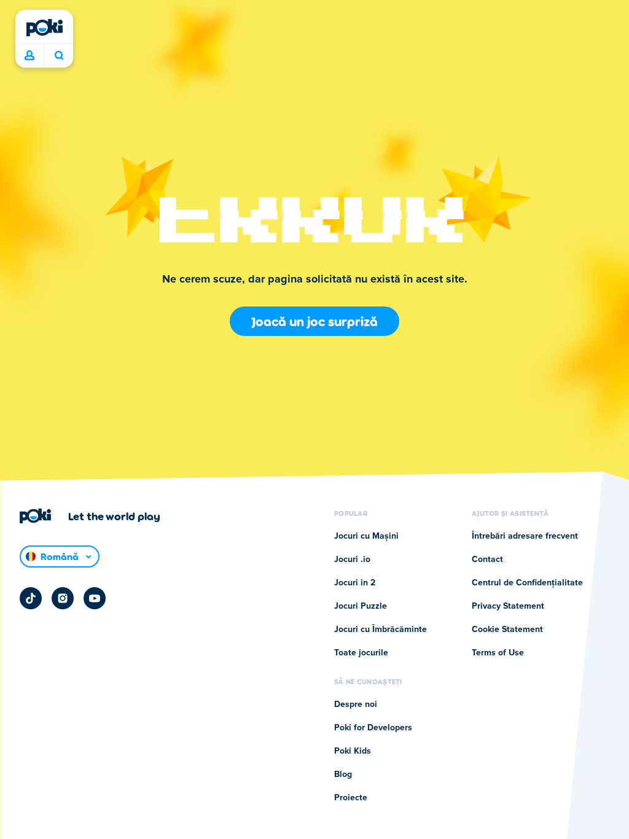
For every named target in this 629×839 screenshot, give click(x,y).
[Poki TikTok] (31, 598)
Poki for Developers (373, 728)
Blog (343, 774)
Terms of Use (498, 653)
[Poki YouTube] (95, 598)
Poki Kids (352, 751)
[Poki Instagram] (63, 598)
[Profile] (29, 56)
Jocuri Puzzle (360, 606)
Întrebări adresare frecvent (525, 536)
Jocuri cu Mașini (366, 536)
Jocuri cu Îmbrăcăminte (380, 629)
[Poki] (44, 27)
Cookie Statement (507, 629)
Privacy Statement (508, 606)
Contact (487, 559)
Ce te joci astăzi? (58, 56)
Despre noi (355, 704)
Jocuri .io (352, 559)
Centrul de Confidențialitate (527, 583)
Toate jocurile (361, 653)
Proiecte (350, 798)
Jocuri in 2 (354, 583)
